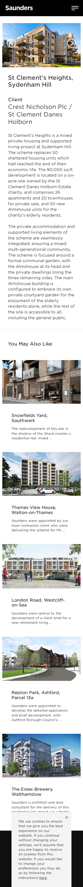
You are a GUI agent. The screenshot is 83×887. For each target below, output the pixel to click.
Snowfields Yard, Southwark (30, 418)
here (43, 878)
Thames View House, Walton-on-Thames (34, 510)
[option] (41, 41)
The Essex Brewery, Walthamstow (32, 792)
